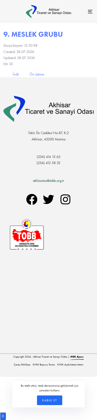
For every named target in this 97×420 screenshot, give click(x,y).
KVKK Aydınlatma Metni (70, 364)
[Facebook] (31, 199)
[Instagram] (65, 199)
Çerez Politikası (22, 364)
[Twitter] (48, 199)
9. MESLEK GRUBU (33, 34)
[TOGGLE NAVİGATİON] (77, 11)
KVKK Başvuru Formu (44, 364)
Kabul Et (49, 400)
